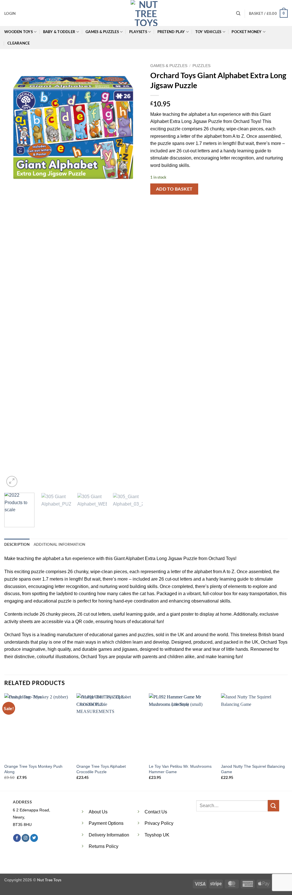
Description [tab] (17, 544)
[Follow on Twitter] (34, 838)
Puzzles (201, 66)
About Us (98, 811)
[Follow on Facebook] (17, 838)
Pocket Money (246, 31)
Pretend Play (171, 31)
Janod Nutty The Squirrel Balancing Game (253, 769)
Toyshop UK (157, 835)
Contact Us (156, 811)
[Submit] (273, 805)
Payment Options (106, 823)
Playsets (138, 31)
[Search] (238, 13)
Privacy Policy (159, 823)
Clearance (18, 43)
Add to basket (174, 188)
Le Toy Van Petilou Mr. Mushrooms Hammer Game (180, 769)
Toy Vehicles (208, 31)
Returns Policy (103, 846)
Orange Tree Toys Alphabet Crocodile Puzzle (101, 769)
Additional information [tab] (60, 544)
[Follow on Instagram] (25, 838)
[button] (10, 13)
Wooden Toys (18, 31)
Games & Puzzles (102, 31)
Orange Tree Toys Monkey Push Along (33, 769)
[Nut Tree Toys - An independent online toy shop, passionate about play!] (146, 13)
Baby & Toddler (59, 31)
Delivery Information (109, 835)
